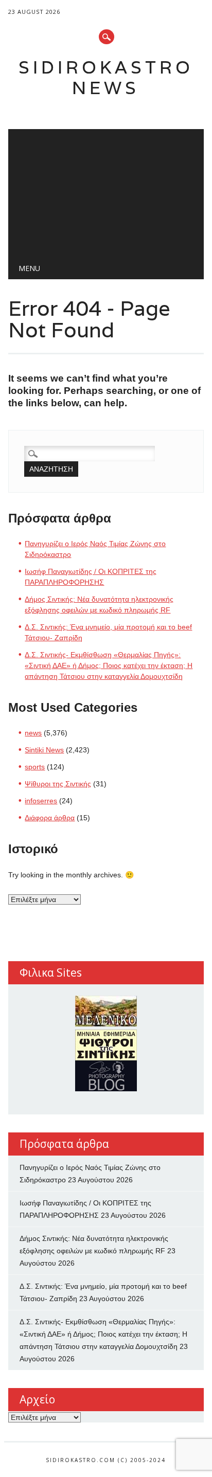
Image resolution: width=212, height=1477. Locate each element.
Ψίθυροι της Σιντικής (58, 784)
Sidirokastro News (106, 77)
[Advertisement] (106, 191)
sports (35, 767)
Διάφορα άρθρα (50, 818)
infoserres (41, 801)
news (33, 733)
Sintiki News (44, 750)
